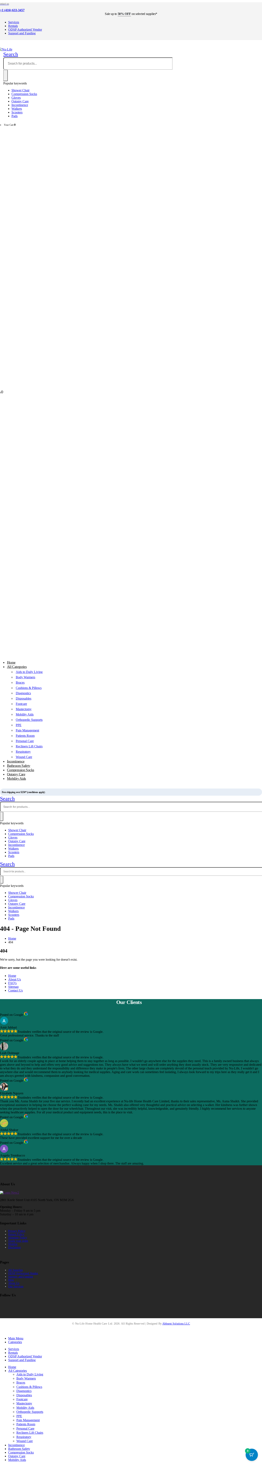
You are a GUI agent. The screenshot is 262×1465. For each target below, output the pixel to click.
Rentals (13, 26)
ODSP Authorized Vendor (25, 29)
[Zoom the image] (131, 1193)
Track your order (18, 1240)
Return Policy (16, 1234)
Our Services (15, 1286)
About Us (14, 979)
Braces (20, 682)
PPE (18, 725)
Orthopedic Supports (29, 719)
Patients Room (25, 735)
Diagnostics (23, 693)
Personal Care (25, 741)
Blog (11, 1279)
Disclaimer (14, 1247)
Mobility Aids (25, 714)
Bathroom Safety (19, 1448)
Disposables (23, 698)
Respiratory (23, 751)
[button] (10, 54)
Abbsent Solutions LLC (176, 1323)
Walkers (16, 108)
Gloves (16, 97)
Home (12, 975)
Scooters (17, 112)
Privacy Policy (16, 1231)
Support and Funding (22, 33)
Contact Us (15, 990)
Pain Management (27, 730)
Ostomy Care (20, 101)
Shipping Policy (17, 1237)
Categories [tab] (15, 1342)
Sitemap (13, 986)
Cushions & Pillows (29, 688)
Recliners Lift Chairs (29, 746)
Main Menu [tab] (15, 1338)
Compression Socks (24, 94)
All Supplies (15, 1270)
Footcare (21, 704)
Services (13, 22)
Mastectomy (24, 709)
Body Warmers (25, 677)
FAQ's (12, 983)
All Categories (17, 667)
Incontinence (19, 105)
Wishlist (13, 1244)
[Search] (5, 75)
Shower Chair (20, 90)
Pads (14, 116)
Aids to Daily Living (29, 672)
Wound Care (24, 1441)
